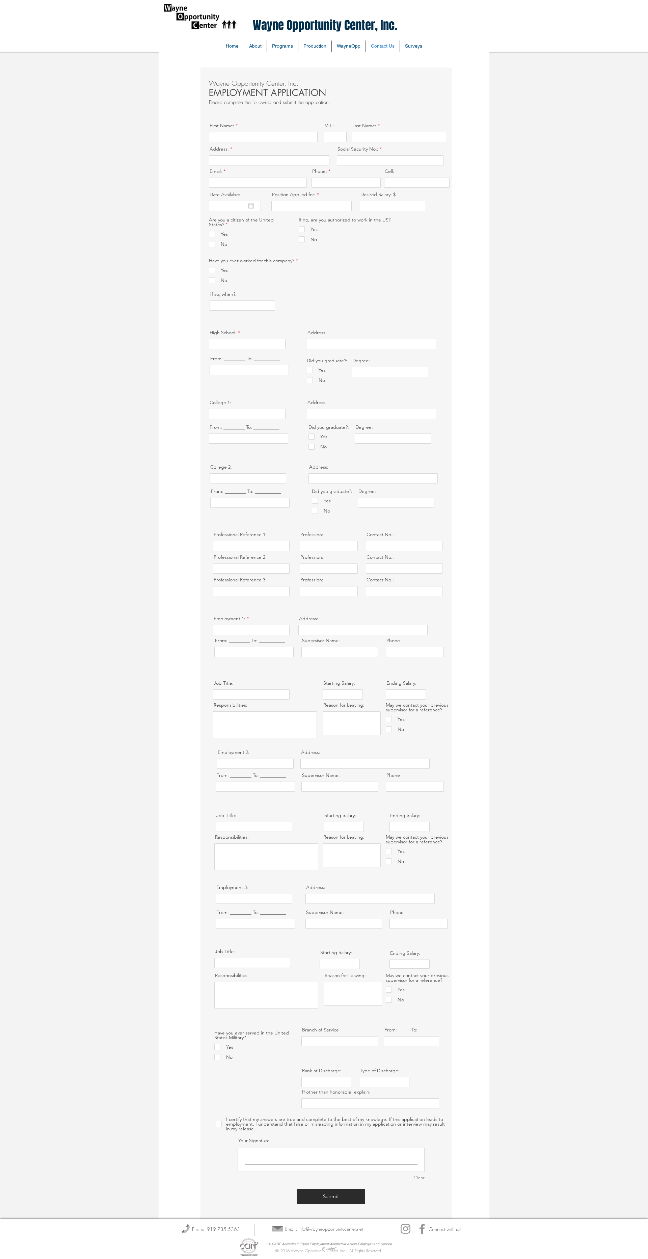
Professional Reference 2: (240, 557)
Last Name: (364, 125)
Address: (219, 149)
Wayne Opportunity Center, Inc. (325, 25)
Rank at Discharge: (322, 1070)
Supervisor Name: (321, 640)
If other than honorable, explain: (336, 1092)
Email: (216, 171)
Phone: (319, 171)
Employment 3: (232, 887)
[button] (349, 46)
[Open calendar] (251, 206)
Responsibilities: (230, 705)
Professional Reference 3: (240, 579)
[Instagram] (405, 1228)
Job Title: (224, 683)
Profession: (311, 534)
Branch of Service (320, 1029)
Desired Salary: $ (378, 194)
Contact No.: (380, 534)
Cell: (389, 171)
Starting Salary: (339, 683)
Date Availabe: (225, 194)
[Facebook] (422, 1228)
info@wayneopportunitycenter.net (330, 1229)
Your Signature (254, 1140)
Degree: (361, 360)
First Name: (222, 125)
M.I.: (329, 125)
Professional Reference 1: (240, 534)
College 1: (220, 402)
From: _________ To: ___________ (245, 358)
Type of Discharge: (380, 1070)
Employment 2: (233, 752)
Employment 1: (229, 618)
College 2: (221, 467)
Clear (419, 1178)
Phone (393, 640)
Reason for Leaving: (343, 705)
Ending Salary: (401, 683)
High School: (223, 332)
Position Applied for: (294, 194)
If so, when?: (223, 294)
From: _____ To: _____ (407, 1029)
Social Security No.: (358, 149)
